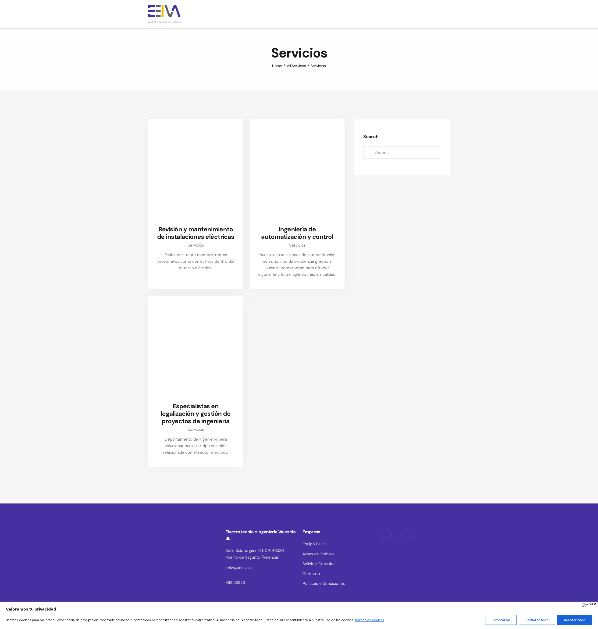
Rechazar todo (537, 620)
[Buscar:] (401, 152)
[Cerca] (589, 605)
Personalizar (501, 620)
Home (277, 66)
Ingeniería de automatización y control (297, 233)
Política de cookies (369, 620)
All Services (296, 65)
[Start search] (446, 14)
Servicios (196, 245)
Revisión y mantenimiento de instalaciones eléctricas (195, 233)
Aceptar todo (574, 620)
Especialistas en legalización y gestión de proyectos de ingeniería (196, 414)
